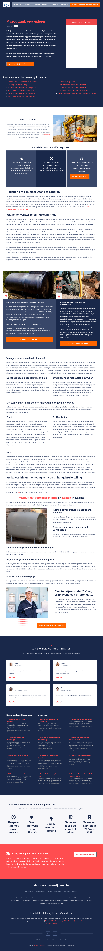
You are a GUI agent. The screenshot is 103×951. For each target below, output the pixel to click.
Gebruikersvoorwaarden (42, 939)
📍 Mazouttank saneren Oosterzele (19, 774)
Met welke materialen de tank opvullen (74, 90)
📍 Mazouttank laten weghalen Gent (17, 757)
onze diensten (40, 891)
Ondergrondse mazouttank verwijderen (22, 93)
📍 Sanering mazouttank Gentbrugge (15, 739)
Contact (75, 891)
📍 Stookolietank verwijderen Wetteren (17, 720)
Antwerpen (36, 921)
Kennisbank (64, 4)
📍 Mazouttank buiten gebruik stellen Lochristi (79, 739)
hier (18, 492)
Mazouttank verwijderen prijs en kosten (22, 96)
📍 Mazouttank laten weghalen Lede (48, 775)
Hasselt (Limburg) (51, 923)
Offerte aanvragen (54, 891)
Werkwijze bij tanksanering (17, 85)
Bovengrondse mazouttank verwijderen (22, 87)
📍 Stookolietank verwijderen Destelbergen (48, 720)
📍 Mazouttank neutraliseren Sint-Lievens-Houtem (80, 775)
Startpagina (17, 4)
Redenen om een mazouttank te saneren (22, 82)
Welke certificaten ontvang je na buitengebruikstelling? (77, 93)
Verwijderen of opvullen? (66, 82)
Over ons (55, 4)
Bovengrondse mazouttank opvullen (73, 85)
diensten (47, 134)
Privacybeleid (63, 939)
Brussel (42, 921)
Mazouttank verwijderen (39, 945)
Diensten (27, 4)
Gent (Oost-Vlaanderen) (52, 921)
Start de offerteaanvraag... (85, 854)
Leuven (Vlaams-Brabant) (83, 921)
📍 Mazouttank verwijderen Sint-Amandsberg (49, 739)
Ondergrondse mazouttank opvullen (73, 87)
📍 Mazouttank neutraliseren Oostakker (48, 757)
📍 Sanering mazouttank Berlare (80, 756)
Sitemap (54, 939)
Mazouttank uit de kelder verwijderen (21, 90)
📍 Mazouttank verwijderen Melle (80, 719)
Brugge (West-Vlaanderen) (67, 921)
